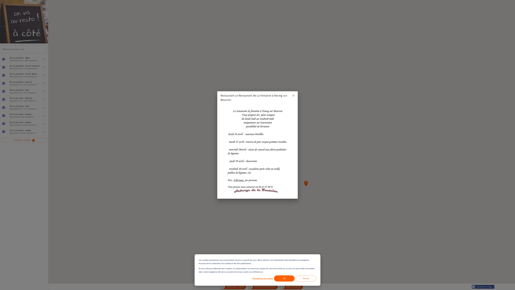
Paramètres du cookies (262, 278)
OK (284, 278)
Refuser (306, 278)
